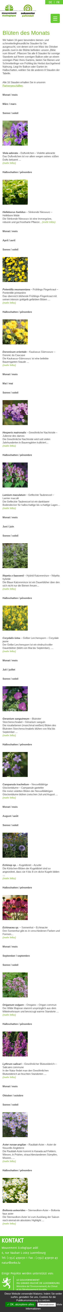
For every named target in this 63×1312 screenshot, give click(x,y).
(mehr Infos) (9, 302)
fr (57, 2)
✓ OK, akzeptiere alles (20, 1304)
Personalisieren (46, 1304)
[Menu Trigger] (55, 18)
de (51, 2)
